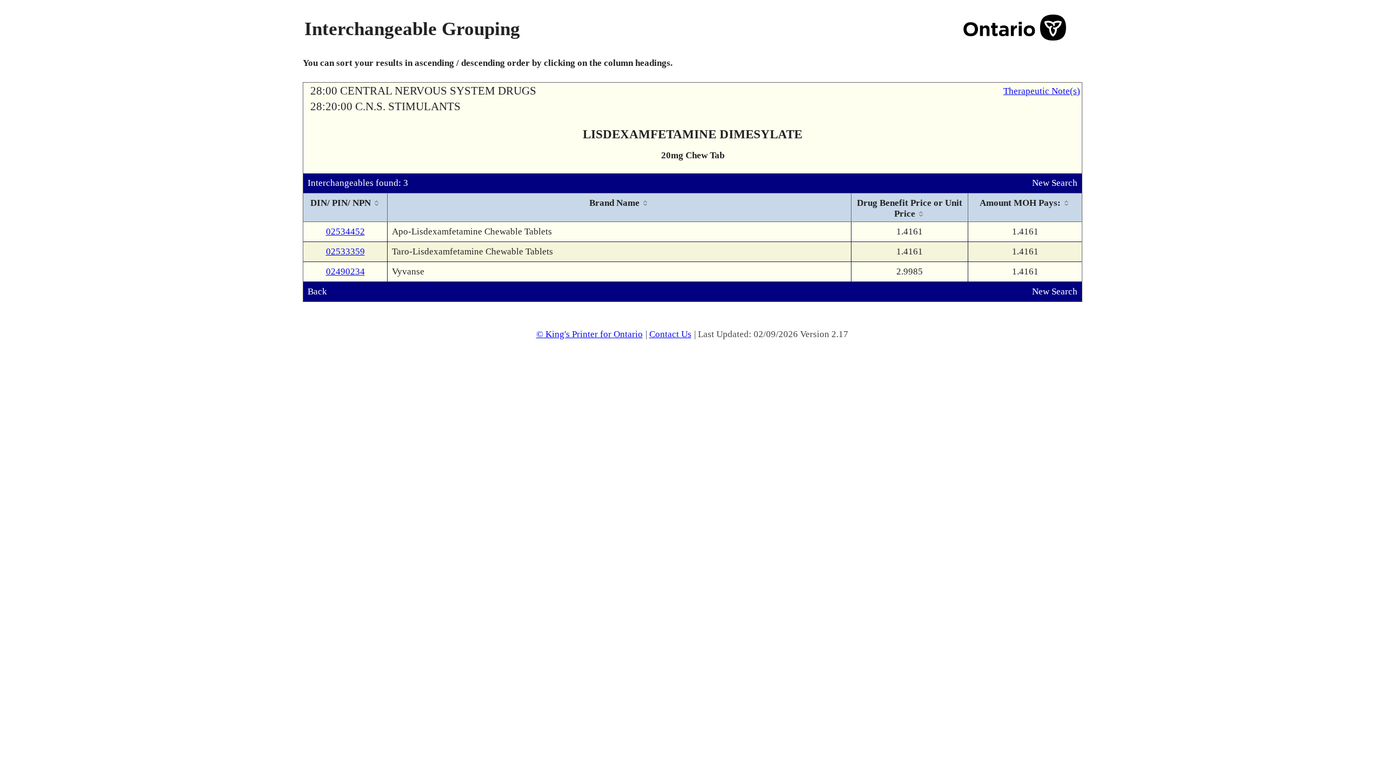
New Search (1054, 183)
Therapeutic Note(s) (1041, 91)
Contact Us (670, 334)
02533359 (345, 251)
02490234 (345, 271)
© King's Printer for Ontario (589, 334)
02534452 (345, 231)
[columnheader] (345, 207)
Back (317, 291)
